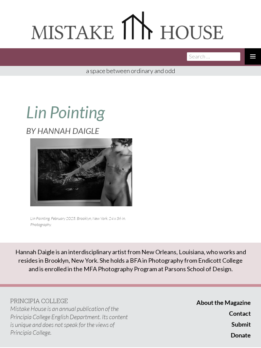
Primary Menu (253, 56)
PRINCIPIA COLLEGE (39, 301)
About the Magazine (223, 302)
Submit (241, 324)
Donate (241, 335)
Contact (240, 313)
